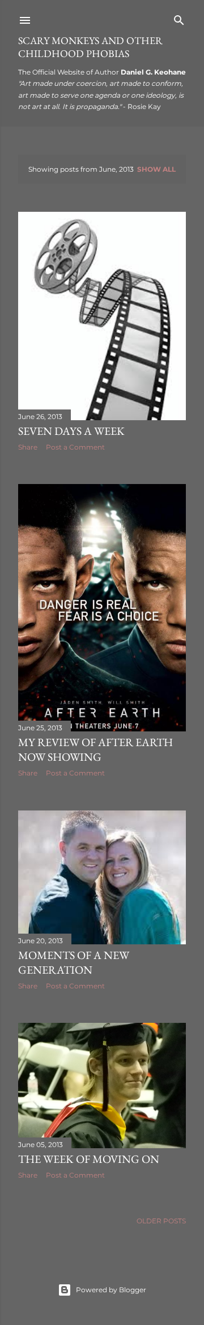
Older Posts (161, 1221)
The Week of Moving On (88, 1159)
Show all (156, 169)
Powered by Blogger (111, 1289)
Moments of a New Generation (73, 962)
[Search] (179, 18)
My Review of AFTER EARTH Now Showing (95, 749)
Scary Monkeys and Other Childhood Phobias (90, 47)
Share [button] (27, 447)
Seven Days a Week (71, 431)
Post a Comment (75, 447)
